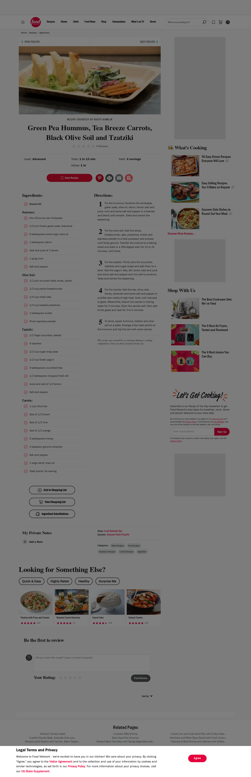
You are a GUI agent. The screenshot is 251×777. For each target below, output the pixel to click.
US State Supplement (35, 771)
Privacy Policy (76, 766)
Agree (197, 758)
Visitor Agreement (60, 762)
